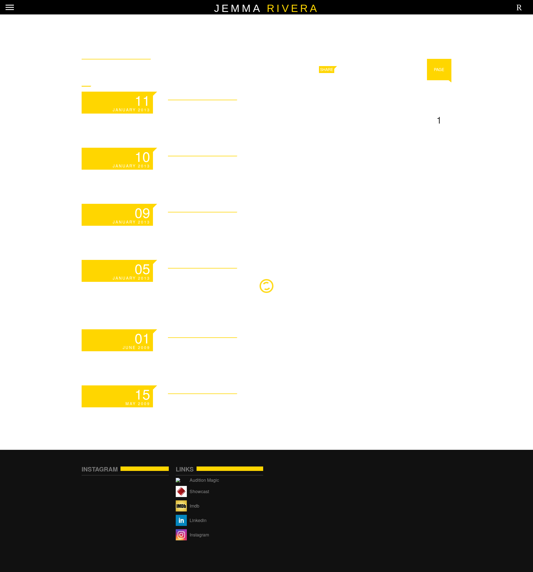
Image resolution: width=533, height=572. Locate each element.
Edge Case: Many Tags (240, 347)
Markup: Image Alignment (252, 166)
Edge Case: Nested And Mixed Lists (283, 403)
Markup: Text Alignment (249, 222)
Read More (301, 95)
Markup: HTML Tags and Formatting (285, 110)
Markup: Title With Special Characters (257, 285)
